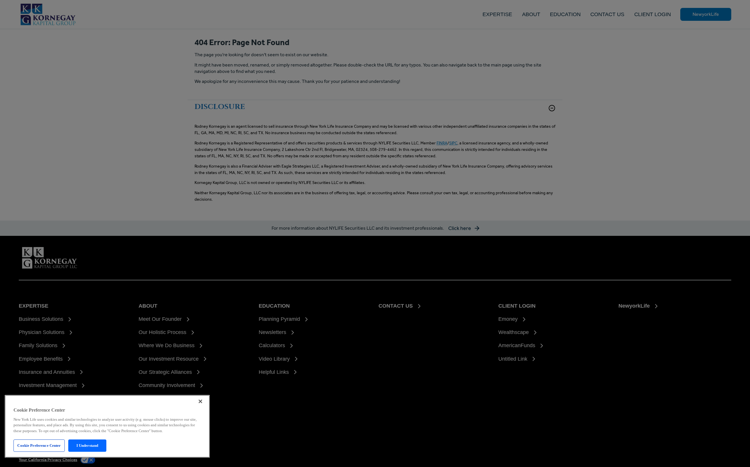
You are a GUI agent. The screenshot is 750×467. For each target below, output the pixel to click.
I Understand (87, 445)
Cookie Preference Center (39, 445)
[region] (107, 426)
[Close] (200, 401)
